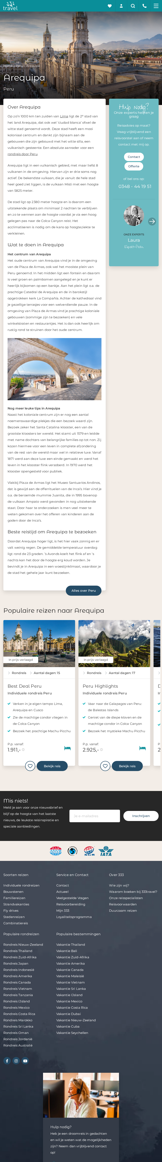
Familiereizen (14, 898)
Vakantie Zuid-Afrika (72, 957)
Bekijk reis (52, 766)
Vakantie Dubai (68, 1014)
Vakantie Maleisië (70, 976)
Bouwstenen (13, 892)
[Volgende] (152, 222)
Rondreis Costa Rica (19, 1014)
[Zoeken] (133, 6)
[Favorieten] (110, 6)
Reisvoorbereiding (70, 904)
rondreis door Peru (23, 154)
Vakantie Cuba (68, 1026)
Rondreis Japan (15, 963)
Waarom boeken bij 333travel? (133, 892)
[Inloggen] (121, 6)
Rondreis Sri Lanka (18, 1026)
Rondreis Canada (17, 982)
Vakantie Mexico (69, 1001)
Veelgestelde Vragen (72, 898)
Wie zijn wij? (119, 885)
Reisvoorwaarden (123, 904)
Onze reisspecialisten (126, 898)
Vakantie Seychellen (72, 1033)
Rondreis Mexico (16, 1008)
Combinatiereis (15, 923)
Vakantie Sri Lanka (71, 989)
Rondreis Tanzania (18, 995)
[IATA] (106, 850)
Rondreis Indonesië (18, 970)
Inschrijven (141, 816)
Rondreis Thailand (17, 951)
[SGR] (89, 850)
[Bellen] (144, 6)
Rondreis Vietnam (17, 989)
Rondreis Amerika (17, 976)
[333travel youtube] (25, 1060)
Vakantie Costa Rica (72, 1008)
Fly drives (11, 911)
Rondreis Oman (16, 1033)
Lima (64, 116)
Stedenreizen (14, 917)
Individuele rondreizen (21, 885)
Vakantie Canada (70, 970)
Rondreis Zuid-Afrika (19, 957)
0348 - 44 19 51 (135, 186)
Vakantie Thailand (70, 945)
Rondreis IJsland (16, 1001)
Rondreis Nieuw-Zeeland (23, 945)
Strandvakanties (16, 904)
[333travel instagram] (16, 1060)
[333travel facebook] (7, 1060)
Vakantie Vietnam (70, 982)
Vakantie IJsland (69, 995)
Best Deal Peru (25, 686)
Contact (134, 157)
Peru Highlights (100, 686)
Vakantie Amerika (70, 963)
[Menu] (156, 6)
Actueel (62, 892)
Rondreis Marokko (17, 1020)
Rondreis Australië (17, 1045)
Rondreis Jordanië (17, 1039)
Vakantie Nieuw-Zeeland (76, 1020)
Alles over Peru (84, 591)
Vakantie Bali (66, 951)
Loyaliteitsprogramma (74, 917)
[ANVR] (56, 850)
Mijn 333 (62, 911)
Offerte (133, 166)
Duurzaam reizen (123, 911)
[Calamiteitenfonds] (73, 850)
